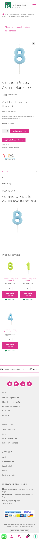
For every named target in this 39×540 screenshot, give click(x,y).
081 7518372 (8, 503)
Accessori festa (14, 14)
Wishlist (5, 470)
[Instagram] (16, 383)
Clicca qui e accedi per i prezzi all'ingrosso (19, 29)
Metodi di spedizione (10, 397)
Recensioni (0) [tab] (7, 184)
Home (6, 14)
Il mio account (8, 461)
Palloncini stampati (10, 443)
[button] (33, 43)
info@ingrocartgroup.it (12, 500)
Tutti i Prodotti (8, 429)
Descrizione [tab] (6, 172)
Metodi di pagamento (11, 402)
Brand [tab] (4, 178)
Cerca (19, 536)
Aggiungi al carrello (19, 131)
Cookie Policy (24, 530)
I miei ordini (7, 466)
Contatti (5, 415)
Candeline (23, 14)
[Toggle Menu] (34, 5)
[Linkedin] (22, 383)
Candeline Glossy (14, 147)
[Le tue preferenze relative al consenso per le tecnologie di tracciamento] (35, 536)
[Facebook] (9, 383)
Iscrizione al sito (9, 475)
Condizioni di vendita (11, 406)
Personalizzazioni (9, 438)
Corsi (4, 434)
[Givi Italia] (8, 156)
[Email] (29, 383)
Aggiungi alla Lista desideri (13, 140)
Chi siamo (6, 411)
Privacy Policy (15, 530)
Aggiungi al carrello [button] (10, 294)
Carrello (26, 534)
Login (4, 457)
